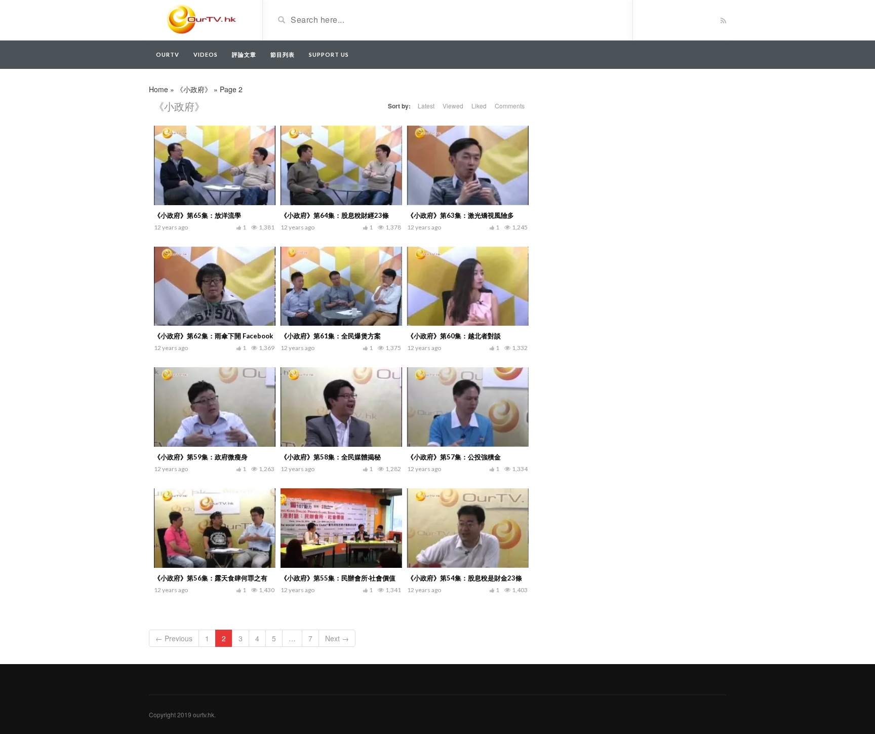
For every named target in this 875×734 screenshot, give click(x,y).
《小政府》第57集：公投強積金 (454, 457)
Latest (426, 105)
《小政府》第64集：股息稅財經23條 (335, 215)
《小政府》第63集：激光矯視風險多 (460, 215)
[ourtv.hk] (202, 19)
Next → (337, 638)
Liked (479, 105)
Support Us (329, 54)
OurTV (167, 54)
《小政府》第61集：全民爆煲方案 (331, 336)
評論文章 (244, 54)
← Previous (173, 638)
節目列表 (282, 54)
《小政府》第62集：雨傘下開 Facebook (213, 336)
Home (158, 89)
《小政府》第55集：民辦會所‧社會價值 (338, 578)
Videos (205, 54)
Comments (510, 105)
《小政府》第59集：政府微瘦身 (201, 457)
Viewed (453, 105)
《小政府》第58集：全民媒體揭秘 (331, 457)
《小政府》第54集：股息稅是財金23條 (464, 578)
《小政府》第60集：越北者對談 (454, 336)
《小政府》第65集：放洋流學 (197, 215)
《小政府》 (194, 89)
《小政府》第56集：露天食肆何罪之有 (210, 578)
